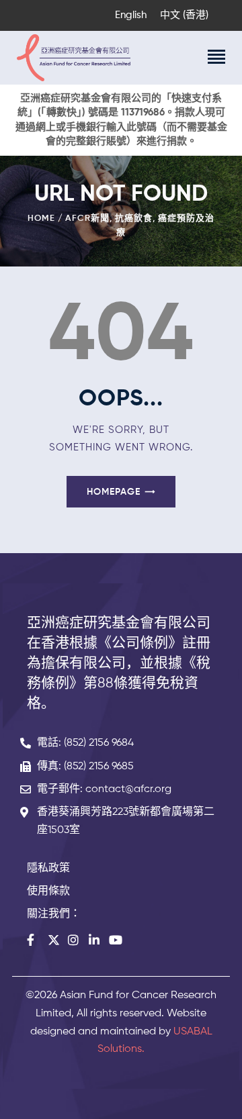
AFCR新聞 (87, 218)
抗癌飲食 (134, 218)
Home (41, 218)
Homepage (113, 492)
